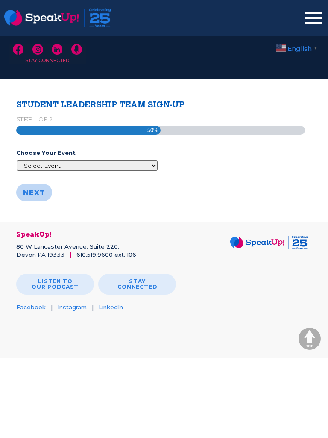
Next (34, 192)
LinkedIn (111, 307)
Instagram (72, 307)
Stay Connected (47, 60)
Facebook (31, 307)
